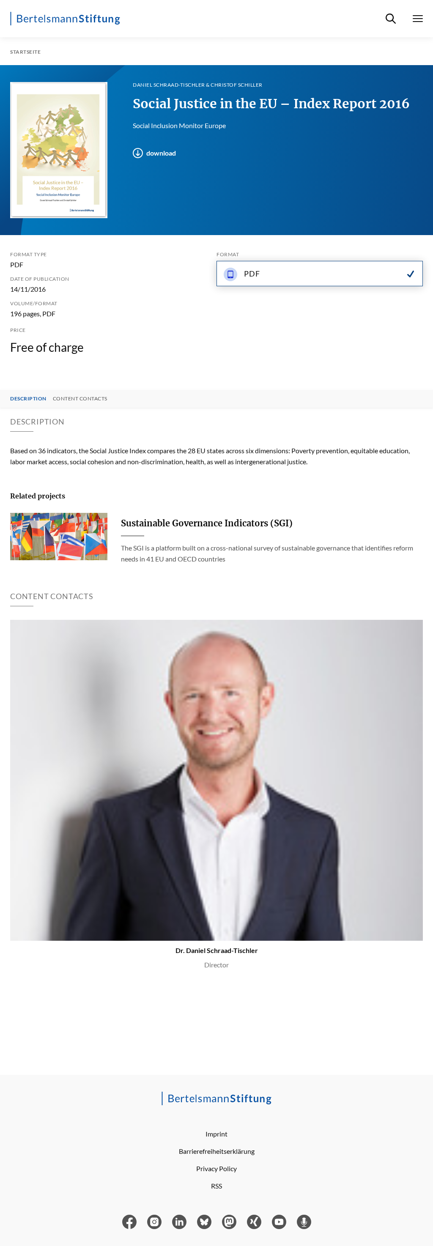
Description (28, 398)
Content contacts (80, 398)
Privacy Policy (216, 1168)
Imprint (216, 1134)
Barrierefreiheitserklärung (217, 1151)
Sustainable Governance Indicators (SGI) (207, 523)
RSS (216, 1186)
